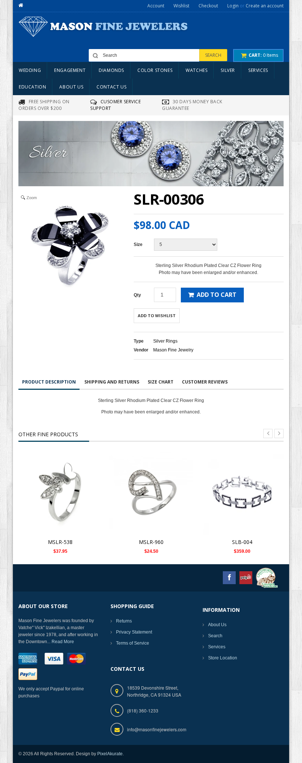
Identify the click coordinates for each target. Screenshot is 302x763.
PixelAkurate (110, 753)
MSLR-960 (151, 541)
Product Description (49, 382)
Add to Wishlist (157, 315)
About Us (217, 624)
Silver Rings (165, 341)
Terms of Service (132, 643)
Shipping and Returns (111, 382)
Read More (63, 641)
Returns (124, 621)
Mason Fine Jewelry (173, 350)
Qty (137, 295)
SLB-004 (242, 541)
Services (216, 646)
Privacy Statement (134, 632)
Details (62, 488)
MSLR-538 (60, 541)
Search (215, 635)
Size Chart (160, 382)
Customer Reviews (205, 382)
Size (138, 244)
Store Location (222, 657)
